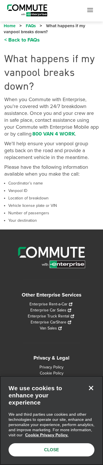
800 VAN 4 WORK (53, 134)
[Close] (91, 387)
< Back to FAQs (22, 40)
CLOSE (51, 449)
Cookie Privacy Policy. (46, 435)
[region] (51, 420)
